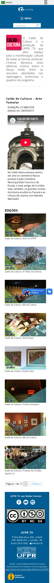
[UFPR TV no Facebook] (19, 503)
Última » (36, 483)
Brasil (9, 2)
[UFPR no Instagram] (33, 503)
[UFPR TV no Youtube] (26, 503)
